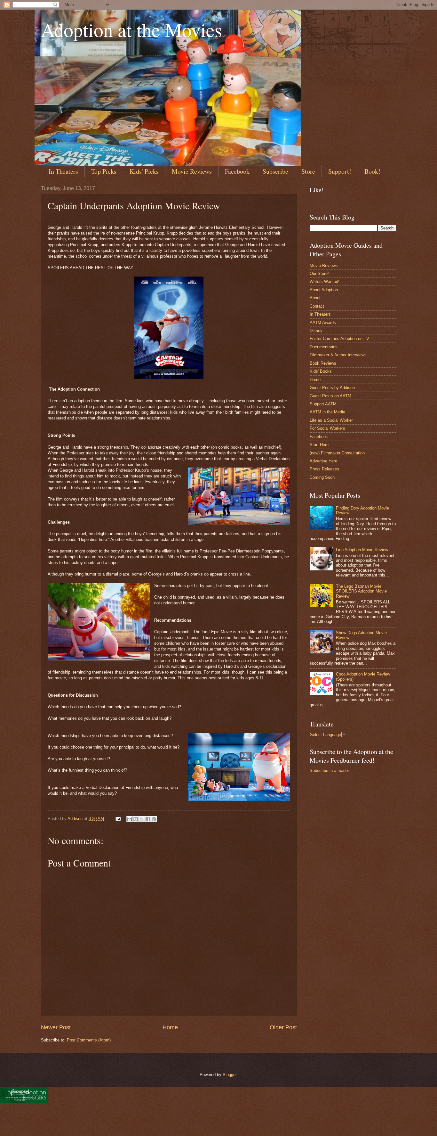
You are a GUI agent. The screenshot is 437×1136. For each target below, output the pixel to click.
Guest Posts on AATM (330, 396)
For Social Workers (327, 428)
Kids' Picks (144, 171)
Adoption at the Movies (131, 29)
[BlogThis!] (135, 819)
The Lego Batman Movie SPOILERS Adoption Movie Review (361, 591)
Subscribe (275, 171)
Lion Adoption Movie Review (362, 549)
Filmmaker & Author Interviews (338, 354)
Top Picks (103, 171)
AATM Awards (323, 322)
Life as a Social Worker (331, 420)
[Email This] (129, 819)
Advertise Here (323, 461)
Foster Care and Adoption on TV (339, 338)
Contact (317, 306)
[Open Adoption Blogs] (24, 1101)
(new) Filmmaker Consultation (337, 453)
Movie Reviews (192, 171)
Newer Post (56, 1027)
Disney (316, 330)
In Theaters (63, 171)
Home (170, 1027)
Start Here (319, 444)
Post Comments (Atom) (89, 1040)
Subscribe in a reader (329, 770)
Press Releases (324, 469)
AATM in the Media (327, 412)
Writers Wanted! (324, 281)
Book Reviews (323, 363)
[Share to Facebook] (148, 819)
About (315, 297)
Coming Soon (322, 477)
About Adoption (324, 289)
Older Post (283, 1027)
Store (308, 171)
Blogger (229, 1074)
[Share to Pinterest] (154, 819)
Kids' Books (321, 371)
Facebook (237, 171)
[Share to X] (142, 819)
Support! (339, 171)
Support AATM (323, 404)
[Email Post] (118, 818)
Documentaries (324, 346)
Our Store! (319, 273)
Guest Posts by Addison (332, 387)
